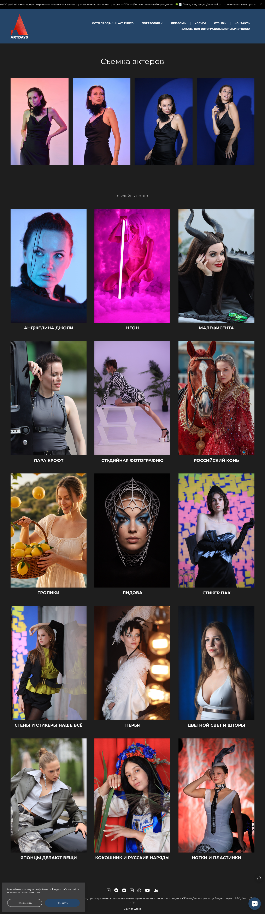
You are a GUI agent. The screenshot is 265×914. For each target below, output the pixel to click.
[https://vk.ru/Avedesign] (124, 890)
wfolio (138, 908)
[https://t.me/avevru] (116, 890)
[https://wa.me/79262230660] (139, 890)
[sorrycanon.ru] (19, 26)
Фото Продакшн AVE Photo (113, 23)
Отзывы (220, 23)
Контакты (242, 23)
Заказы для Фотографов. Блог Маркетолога (216, 28)
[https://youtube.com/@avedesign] (147, 890)
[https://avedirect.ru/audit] (108, 890)
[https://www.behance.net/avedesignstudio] (156, 890)
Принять (62, 902)
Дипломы (178, 23)
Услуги (200, 23)
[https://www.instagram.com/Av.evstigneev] (132, 890)
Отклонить (25, 902)
